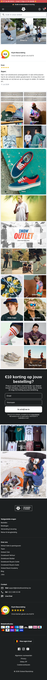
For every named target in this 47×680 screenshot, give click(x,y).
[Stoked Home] (23, 9)
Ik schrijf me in (24, 409)
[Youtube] (28, 648)
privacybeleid (35, 414)
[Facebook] (19, 648)
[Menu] (3, 9)
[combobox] (23, 15)
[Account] (39, 9)
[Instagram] (23, 648)
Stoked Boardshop (26, 671)
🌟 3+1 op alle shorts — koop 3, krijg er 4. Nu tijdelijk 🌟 (18, 1)
